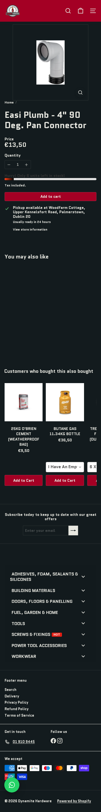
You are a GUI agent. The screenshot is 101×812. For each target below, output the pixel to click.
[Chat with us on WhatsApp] (11, 784)
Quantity (13, 155)
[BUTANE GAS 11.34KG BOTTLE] (65, 402)
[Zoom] (80, 93)
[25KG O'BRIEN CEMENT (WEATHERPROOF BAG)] (24, 402)
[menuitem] (48, 576)
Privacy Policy (16, 702)
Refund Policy (17, 708)
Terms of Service (19, 715)
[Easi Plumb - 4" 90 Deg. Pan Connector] (38, 311)
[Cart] (80, 11)
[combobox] (65, 467)
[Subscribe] (73, 530)
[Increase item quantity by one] (26, 164)
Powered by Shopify (74, 801)
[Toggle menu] (83, 576)
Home (9, 102)
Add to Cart (23, 480)
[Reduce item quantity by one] (9, 164)
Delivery (12, 696)
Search (10, 689)
